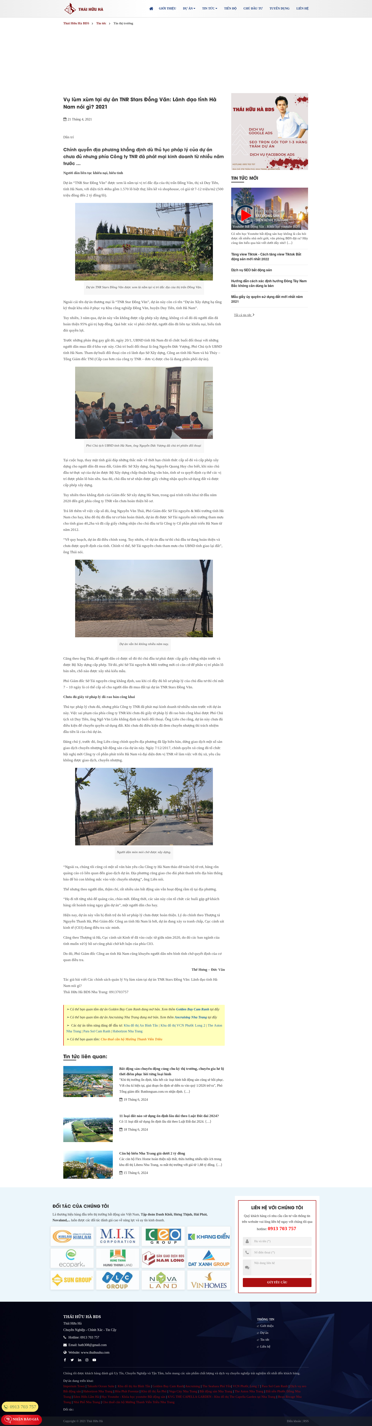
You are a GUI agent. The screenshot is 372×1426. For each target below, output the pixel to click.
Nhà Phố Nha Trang (86, 1402)
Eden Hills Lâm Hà (86, 1396)
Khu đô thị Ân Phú (154, 1391)
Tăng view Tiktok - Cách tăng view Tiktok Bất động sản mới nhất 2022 (266, 256)
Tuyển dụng (280, 8)
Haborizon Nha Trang (128, 1031)
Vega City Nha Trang (183, 1391)
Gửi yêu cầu (277, 1282)
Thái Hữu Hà (95, 1421)
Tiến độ (230, 8)
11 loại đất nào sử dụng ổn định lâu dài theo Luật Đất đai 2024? (169, 1116)
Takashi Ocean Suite (101, 1386)
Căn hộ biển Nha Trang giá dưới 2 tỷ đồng (152, 1153)
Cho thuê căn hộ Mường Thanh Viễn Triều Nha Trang (138, 1402)
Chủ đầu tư (253, 8)
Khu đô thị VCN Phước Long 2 (183, 1025)
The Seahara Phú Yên (216, 1386)
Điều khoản (294, 1421)
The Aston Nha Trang (249, 1391)
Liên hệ (302, 8)
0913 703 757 (282, 1228)
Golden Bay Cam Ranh (192, 1009)
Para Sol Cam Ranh (96, 1031)
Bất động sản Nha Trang (216, 1391)
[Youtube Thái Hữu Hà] (95, 1360)
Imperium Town (74, 1386)
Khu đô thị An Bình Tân (141, 1025)
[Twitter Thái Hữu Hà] (73, 1360)
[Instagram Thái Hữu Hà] (87, 1360)
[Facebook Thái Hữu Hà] (65, 1360)
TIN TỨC (208, 8)
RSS (306, 1421)
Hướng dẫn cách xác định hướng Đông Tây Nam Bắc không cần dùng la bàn (269, 283)
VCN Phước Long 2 (246, 1386)
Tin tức (265, 1339)
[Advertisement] (186, 60)
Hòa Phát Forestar (127, 1391)
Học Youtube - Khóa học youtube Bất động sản (133, 1396)
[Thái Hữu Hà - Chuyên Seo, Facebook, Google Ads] (269, 131)
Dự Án (188, 8)
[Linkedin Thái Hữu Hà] (80, 1360)
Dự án (264, 1332)
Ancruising (192, 1386)
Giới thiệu (167, 8)
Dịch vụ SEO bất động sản (251, 270)
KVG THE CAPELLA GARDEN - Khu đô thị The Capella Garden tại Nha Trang (222, 1396)
